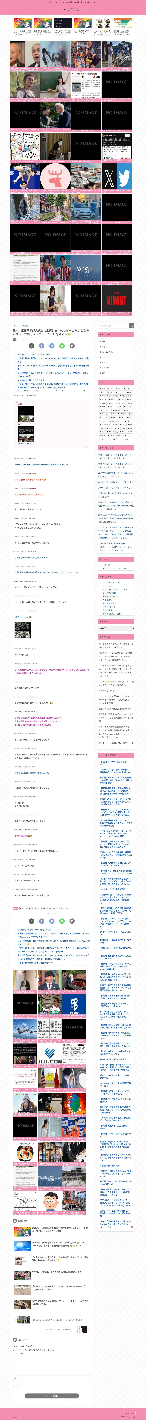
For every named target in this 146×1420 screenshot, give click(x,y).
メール (16, 1387)
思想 (55, 908)
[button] (72, 346)
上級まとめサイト (110, 596)
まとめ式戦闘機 (109, 593)
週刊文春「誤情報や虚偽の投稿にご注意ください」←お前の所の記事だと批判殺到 (116, 717)
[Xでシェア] (31, 346)
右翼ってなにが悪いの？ (109, 691)
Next (135, 28)
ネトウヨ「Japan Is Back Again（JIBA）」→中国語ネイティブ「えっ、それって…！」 (115, 546)
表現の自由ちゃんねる (112, 614)
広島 (49, 908)
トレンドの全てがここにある (115, 589)
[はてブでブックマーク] (52, 346)
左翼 (37, 908)
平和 (43, 908)
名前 (15, 1378)
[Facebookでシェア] (41, 346)
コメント (18, 1353)
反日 (31, 908)
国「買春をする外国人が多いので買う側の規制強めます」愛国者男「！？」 (116, 645)
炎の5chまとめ (109, 607)
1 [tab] (70, 40)
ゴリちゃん (107, 586)
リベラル (24, 908)
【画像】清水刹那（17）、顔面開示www (35, 963)
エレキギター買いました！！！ (31, 380)
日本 (61, 908)
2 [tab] (73, 40)
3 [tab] (76, 40)
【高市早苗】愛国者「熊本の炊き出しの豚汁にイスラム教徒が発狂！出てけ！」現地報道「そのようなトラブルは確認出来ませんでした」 (116, 671)
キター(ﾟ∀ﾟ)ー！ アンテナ (114, 569)
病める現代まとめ (110, 610)
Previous (11, 28)
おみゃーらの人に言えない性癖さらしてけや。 (116, 744)
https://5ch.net (24, 443)
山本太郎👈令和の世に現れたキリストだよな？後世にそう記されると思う (116, 683)
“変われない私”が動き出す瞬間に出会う (35, 930)
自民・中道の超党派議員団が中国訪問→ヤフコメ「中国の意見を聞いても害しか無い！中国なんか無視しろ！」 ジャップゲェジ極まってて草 (116, 732)
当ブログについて (128, 1413)
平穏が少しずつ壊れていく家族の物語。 (35, 354)
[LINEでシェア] (62, 346)
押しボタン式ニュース (112, 603)
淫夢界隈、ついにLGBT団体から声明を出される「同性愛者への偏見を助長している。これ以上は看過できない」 (116, 656)
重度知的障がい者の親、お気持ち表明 (115, 709)
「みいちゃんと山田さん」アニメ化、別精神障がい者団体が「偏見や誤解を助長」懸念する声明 (116, 699)
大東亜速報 (107, 600)
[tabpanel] (22, 27)
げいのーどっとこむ (111, 582)
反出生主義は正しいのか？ (109, 488)
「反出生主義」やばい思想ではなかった (115, 493)
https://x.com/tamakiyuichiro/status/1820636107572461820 (41, 465)
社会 (67, 908)
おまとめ (106, 565)
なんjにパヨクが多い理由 (109, 482)
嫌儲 (16, 908)
